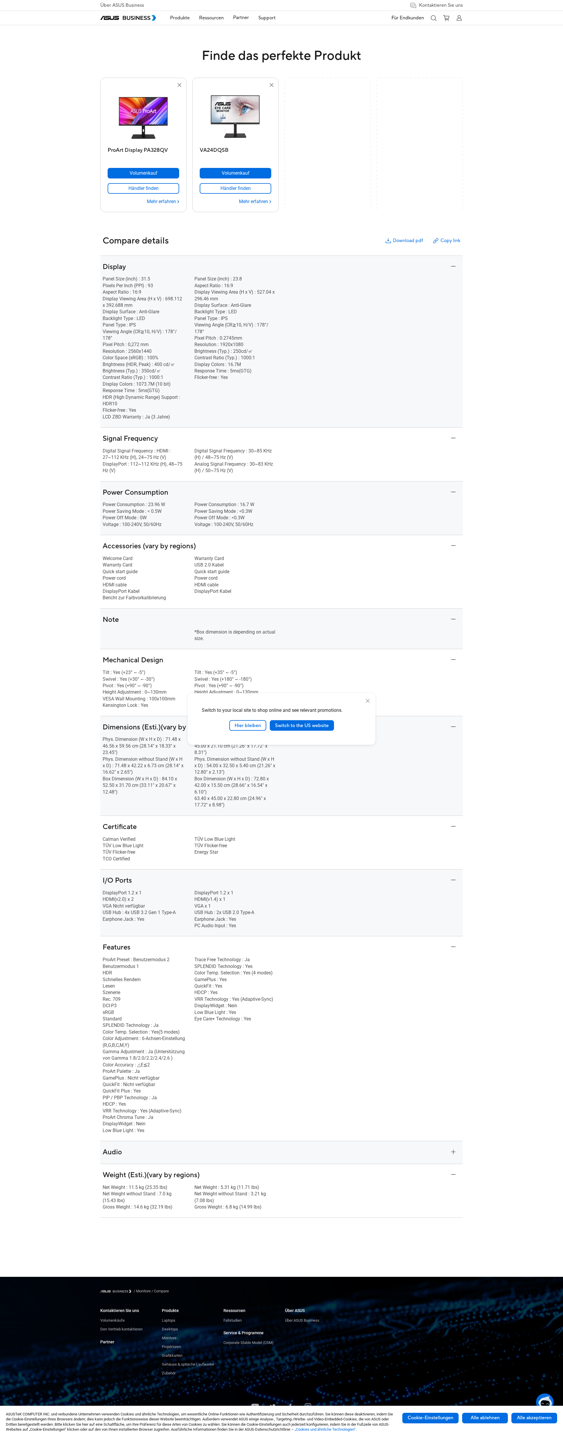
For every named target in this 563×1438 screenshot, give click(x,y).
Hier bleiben (248, 725)
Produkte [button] (180, 18)
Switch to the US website (302, 725)
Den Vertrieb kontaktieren (121, 1329)
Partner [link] (241, 18)
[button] (433, 18)
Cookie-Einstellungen (430, 1418)
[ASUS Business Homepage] (128, 18)
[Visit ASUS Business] (117, 1291)
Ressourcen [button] (211, 18)
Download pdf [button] (408, 241)
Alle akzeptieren (534, 1418)
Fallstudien (232, 1320)
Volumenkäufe (112, 1320)
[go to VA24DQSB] (235, 116)
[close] (367, 700)
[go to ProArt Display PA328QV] (143, 116)
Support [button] (267, 18)
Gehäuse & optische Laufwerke (188, 1364)
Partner (107, 1342)
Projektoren (171, 1347)
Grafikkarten (172, 1355)
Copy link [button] (450, 241)
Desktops (170, 1329)
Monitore (169, 1338)
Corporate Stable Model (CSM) (248, 1342)
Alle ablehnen (485, 1418)
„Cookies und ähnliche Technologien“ (325, 1429)
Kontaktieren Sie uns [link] (441, 5)
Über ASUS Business (122, 5)
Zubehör (169, 1373)
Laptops (168, 1320)
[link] (143, 188)
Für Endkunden (407, 18)
